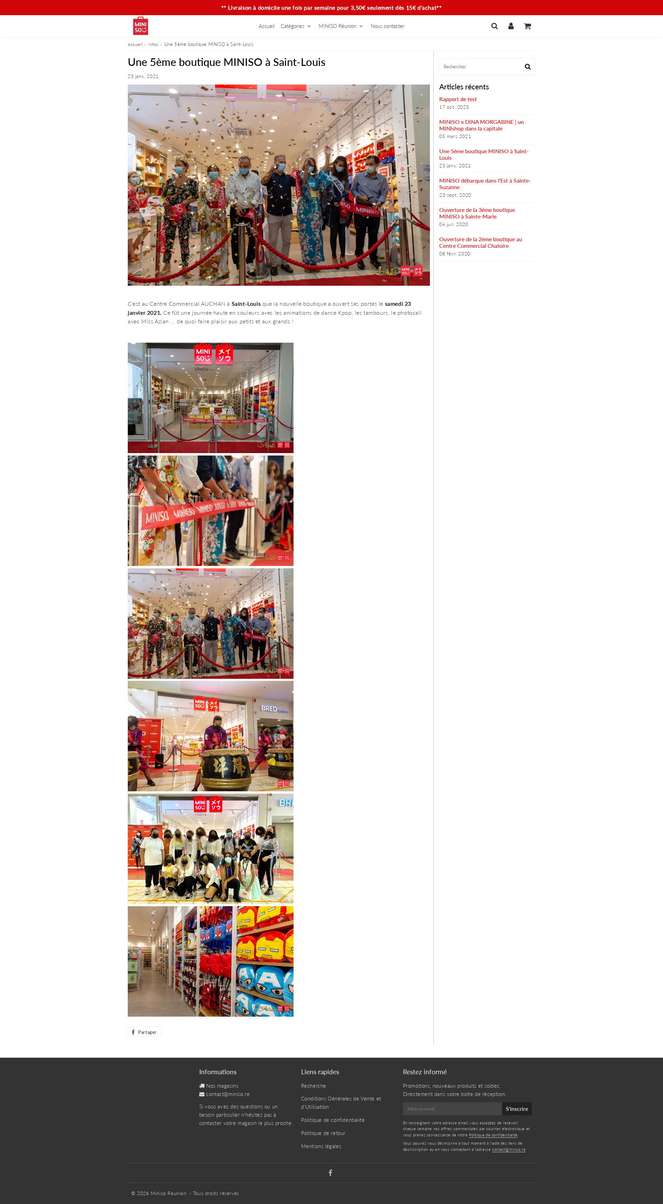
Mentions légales (321, 1146)
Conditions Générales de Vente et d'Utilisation (341, 1102)
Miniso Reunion (168, 1193)
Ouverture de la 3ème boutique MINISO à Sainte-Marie (477, 212)
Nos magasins (222, 1086)
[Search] (494, 26)
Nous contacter (387, 26)
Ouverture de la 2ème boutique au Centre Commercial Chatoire (480, 242)
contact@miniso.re (228, 1094)
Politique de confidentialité (333, 1120)
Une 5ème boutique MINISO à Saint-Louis (484, 154)
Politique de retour (323, 1133)
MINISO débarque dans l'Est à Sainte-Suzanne (485, 183)
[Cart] (527, 26)
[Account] (511, 26)
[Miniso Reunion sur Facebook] (330, 1173)
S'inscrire (517, 1108)
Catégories (292, 26)
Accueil (267, 26)
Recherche (313, 1086)
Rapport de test (458, 99)
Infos (153, 44)
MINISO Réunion (337, 26)
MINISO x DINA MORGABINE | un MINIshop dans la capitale (481, 124)
